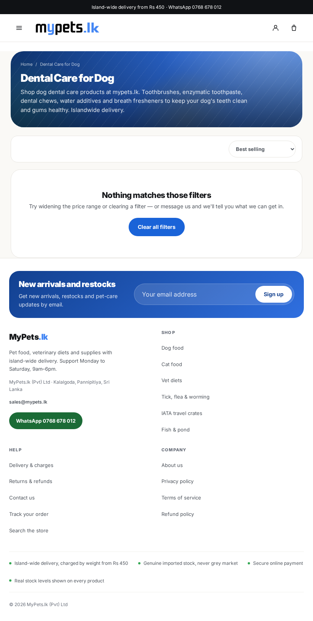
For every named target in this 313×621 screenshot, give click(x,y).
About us (172, 465)
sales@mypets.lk (28, 402)
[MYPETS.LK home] (67, 28)
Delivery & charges (31, 465)
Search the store (28, 530)
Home (26, 64)
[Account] (275, 27)
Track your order (28, 514)
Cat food (171, 364)
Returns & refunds (30, 481)
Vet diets (171, 380)
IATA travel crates (181, 413)
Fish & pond (175, 429)
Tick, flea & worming (185, 397)
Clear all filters (157, 227)
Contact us (22, 498)
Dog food (172, 348)
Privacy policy (177, 481)
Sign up (274, 294)
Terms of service (181, 498)
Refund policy (177, 514)
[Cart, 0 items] (294, 27)
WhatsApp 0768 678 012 (46, 421)
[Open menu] (19, 27)
